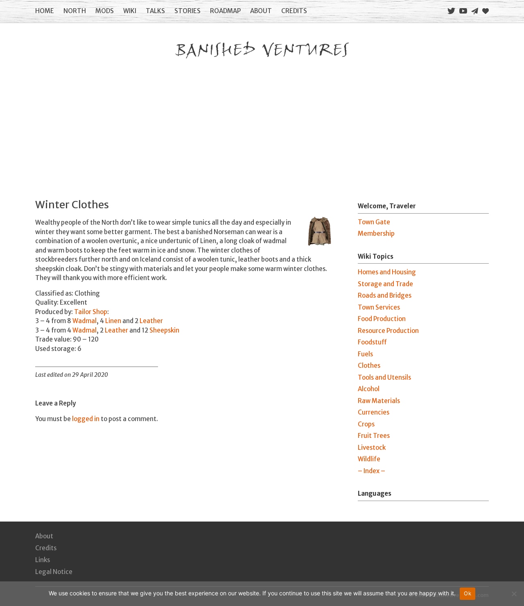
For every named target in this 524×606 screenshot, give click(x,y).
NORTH (74, 11)
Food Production (382, 319)
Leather (151, 321)
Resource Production (388, 331)
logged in (85, 419)
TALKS (155, 11)
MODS (104, 11)
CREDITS (294, 11)
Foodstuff (372, 342)
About (44, 536)
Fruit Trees (374, 436)
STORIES (187, 11)
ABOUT (261, 11)
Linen (113, 321)
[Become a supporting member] (485, 11)
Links (42, 560)
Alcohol (368, 389)
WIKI (129, 11)
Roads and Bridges (384, 295)
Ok (467, 593)
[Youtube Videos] (463, 11)
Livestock (372, 447)
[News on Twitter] (451, 11)
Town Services (379, 307)
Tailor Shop (90, 312)
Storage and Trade (385, 284)
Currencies (373, 412)
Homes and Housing (387, 272)
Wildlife (369, 459)
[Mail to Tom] (474, 11)
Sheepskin (164, 330)
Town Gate (374, 222)
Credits (45, 548)
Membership (376, 233)
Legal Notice (53, 572)
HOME (44, 11)
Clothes (369, 365)
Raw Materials (379, 401)
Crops (366, 424)
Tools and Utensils (384, 377)
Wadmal (84, 321)
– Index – (371, 471)
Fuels (365, 354)
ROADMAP (225, 11)
